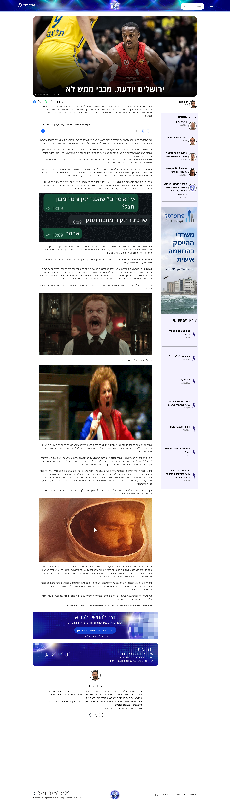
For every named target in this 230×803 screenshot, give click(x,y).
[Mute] (142, 131)
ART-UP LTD (58, 798)
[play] (43, 131)
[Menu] (211, 6)
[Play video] (95, 530)
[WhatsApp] (45, 101)
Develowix (77, 798)
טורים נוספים (187, 116)
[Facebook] (34, 101)
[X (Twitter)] (39, 101)
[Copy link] (50, 101)
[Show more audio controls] (148, 131)
